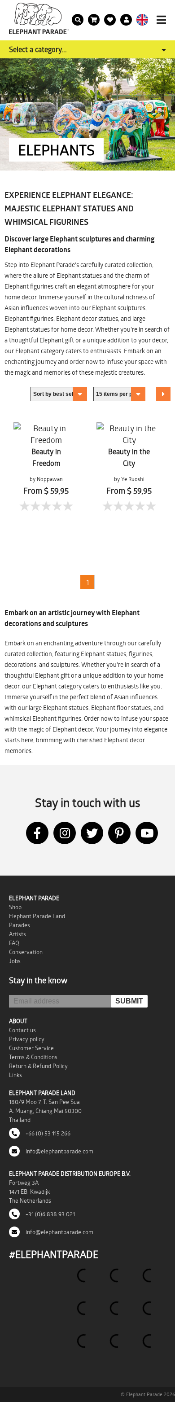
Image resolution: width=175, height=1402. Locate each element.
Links (15, 1075)
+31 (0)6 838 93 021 (49, 1214)
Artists (17, 934)
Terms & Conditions (33, 1057)
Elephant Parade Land (37, 916)
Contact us (22, 1030)
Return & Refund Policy (38, 1066)
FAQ (14, 943)
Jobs (15, 961)
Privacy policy (26, 1039)
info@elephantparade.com (58, 1151)
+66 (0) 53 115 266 (47, 1133)
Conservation (26, 952)
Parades (19, 925)
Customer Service (31, 1048)
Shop (15, 907)
